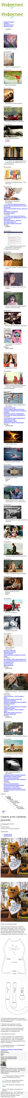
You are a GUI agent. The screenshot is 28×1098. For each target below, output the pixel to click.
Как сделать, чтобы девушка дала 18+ (15, 659)
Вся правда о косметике (11, 211)
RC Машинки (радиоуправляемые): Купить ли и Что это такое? (14, 786)
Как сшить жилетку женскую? (13, 223)
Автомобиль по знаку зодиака (12, 776)
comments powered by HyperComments (12, 1049)
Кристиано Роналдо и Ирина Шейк (14, 413)
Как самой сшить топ (10, 222)
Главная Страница (9, 22)
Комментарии (8, 836)
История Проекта (9, 25)
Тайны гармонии (8, 665)
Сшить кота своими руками (9, 1057)
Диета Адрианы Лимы (10, 421)
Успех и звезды (8, 653)
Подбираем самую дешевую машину (15, 775)
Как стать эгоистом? (10, 650)
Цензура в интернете (10, 700)
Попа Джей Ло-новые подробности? (14, 415)
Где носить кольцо (9, 213)
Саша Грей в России (9, 408)
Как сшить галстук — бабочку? (12, 220)
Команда (6, 23)
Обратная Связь (8, 26)
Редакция (5, 824)
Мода (3, 811)
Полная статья (8, 834)
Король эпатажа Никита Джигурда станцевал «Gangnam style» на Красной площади (15, 411)
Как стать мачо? (8, 664)
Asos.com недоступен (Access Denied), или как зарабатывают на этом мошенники (15, 205)
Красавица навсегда (10, 652)
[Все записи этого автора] (3, 1065)
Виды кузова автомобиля (11, 778)
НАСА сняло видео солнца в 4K (13, 699)
